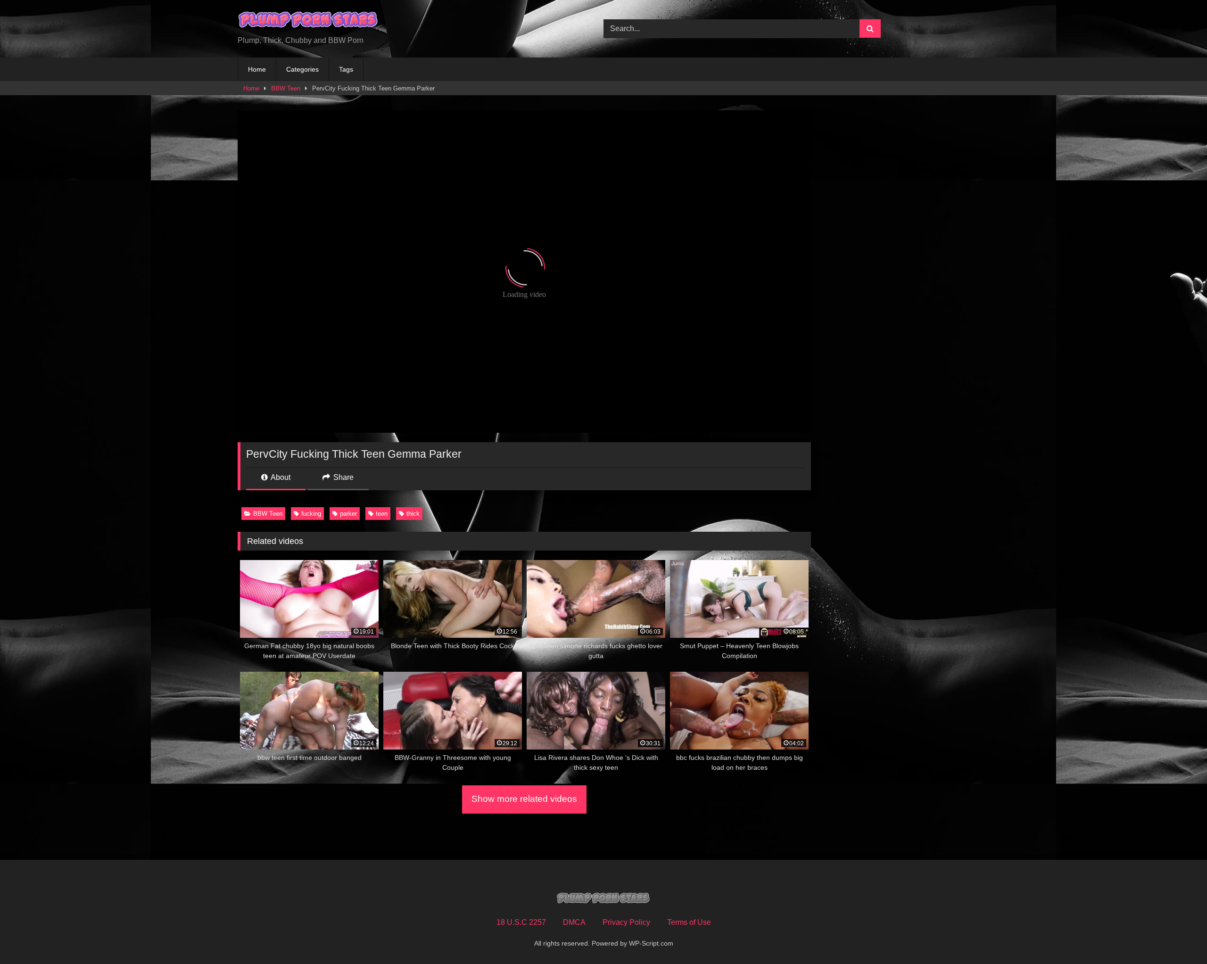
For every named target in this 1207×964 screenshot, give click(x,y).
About (279, 477)
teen (382, 513)
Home (257, 69)
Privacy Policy (626, 922)
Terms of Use (689, 922)
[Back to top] (1177, 936)
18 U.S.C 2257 (521, 922)
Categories (302, 69)
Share (342, 477)
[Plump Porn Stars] (308, 21)
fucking (311, 513)
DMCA (574, 922)
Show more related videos (524, 799)
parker (348, 513)
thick (413, 513)
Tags (346, 69)
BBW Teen (285, 88)
